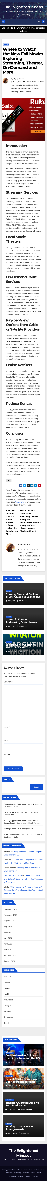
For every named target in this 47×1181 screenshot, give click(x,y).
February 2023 (10, 955)
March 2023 (8, 950)
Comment (8, 682)
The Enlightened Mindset (23, 7)
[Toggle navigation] (22, 22)
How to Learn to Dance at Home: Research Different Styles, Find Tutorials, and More (12, 522)
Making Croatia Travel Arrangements (18, 829)
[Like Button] (8, 480)
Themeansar (40, 1170)
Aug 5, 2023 (12, 1109)
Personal (7, 1011)
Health (6, 994)
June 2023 (8, 932)
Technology (8, 1017)
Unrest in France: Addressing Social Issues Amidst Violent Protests (21, 622)
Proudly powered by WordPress (12, 1170)
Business (7, 977)
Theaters (28, 92)
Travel (6, 1023)
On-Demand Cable (26, 85)
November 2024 (10, 909)
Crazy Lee (23, 601)
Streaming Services (17, 92)
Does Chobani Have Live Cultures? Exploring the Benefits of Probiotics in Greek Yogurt (23, 879)
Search (6, 779)
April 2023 (8, 944)
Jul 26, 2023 (12, 1133)
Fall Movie (40, 82)
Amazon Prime (31, 82)
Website (7, 754)
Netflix (17, 85)
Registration (19, 502)
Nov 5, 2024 (12, 1062)
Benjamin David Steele (13, 876)
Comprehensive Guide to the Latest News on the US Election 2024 (22, 1058)
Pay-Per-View (22, 88)
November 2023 (10, 915)
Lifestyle (7, 1006)
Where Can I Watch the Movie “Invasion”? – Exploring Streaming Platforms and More (21, 649)
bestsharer (25, 1062)
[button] (39, 22)
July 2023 (8, 926)
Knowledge (8, 1000)
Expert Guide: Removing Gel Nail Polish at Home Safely (21, 1081)
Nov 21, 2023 (12, 1086)
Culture (5, 44)
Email (6, 741)
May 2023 (8, 938)
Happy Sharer (18, 79)
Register (35, 1176)
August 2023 (9, 921)
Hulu (12, 85)
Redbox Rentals (33, 88)
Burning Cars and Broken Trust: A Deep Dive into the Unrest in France (23, 597)
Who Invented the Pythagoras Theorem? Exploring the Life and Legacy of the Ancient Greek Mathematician (23, 890)
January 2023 (9, 961)
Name (7, 727)
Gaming (7, 988)
